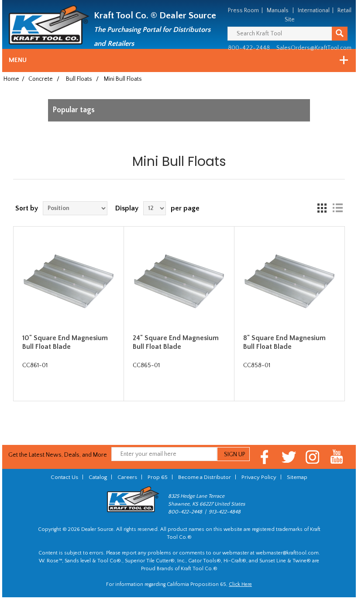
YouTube (337, 457)
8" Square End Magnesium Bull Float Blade (284, 342)
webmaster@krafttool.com (287, 553)
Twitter (289, 457)
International (314, 10)
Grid (322, 208)
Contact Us (64, 477)
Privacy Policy (258, 477)
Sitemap (297, 477)
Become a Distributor (204, 477)
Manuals (278, 10)
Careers (127, 477)
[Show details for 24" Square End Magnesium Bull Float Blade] (179, 281)
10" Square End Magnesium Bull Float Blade (65, 342)
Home (11, 79)
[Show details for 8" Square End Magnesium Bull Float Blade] (289, 281)
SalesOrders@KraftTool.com (313, 48)
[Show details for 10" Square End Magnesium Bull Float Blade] (68, 281)
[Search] (340, 34)
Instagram (313, 457)
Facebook (265, 457)
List (337, 208)
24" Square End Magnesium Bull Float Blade (176, 342)
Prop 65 (158, 477)
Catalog (98, 477)
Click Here (240, 584)
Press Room (243, 10)
